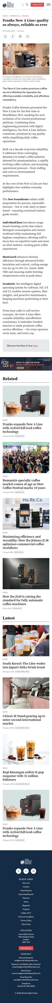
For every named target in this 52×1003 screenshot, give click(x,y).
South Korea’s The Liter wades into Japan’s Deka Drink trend (24, 665)
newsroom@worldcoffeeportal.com (26, 973)
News (5, 16)
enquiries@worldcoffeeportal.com (26, 967)
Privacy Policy (26, 920)
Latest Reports (26, 890)
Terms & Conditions (26, 917)
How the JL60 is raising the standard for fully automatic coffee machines (23, 600)
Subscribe (37, 5)
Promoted (14, 16)
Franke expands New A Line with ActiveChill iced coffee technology (23, 428)
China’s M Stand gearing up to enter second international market (24, 720)
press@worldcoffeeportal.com (26, 979)
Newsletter (26, 948)
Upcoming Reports (26, 894)
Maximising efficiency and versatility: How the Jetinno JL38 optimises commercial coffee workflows (26, 542)
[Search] (27, 4)
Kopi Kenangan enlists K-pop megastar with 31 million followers (23, 776)
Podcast (26, 909)
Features (26, 898)
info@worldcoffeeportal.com (26, 960)
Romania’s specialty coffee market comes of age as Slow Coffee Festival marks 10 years (24, 484)
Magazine (26, 905)
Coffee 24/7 (26, 913)
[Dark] (23, 4)
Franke (25, 16)
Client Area (26, 924)
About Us (26, 883)
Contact (26, 886)
